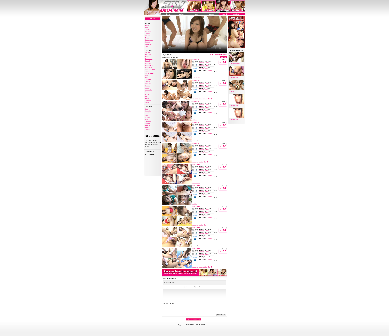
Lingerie (147, 113)
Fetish (146, 77)
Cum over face (149, 71)
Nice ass (147, 36)
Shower (147, 98)
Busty (146, 27)
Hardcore (211, 14)
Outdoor (147, 94)
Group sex (148, 84)
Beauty (147, 25)
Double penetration (150, 73)
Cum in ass (148, 63)
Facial (146, 75)
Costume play (148, 59)
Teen (146, 46)
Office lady (148, 121)
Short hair (147, 42)
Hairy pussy (148, 31)
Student (147, 127)
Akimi (232, 91)
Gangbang (148, 79)
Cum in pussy (148, 67)
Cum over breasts (150, 69)
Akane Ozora (234, 77)
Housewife (148, 111)
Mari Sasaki (214, 55)
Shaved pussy (149, 40)
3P (211, 99)
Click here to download (204, 62)
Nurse (146, 119)
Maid (146, 115)
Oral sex (147, 92)
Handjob (147, 86)
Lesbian (147, 88)
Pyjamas (147, 123)
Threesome (148, 100)
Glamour (147, 81)
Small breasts (148, 44)
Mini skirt (147, 117)
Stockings (147, 125)
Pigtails (147, 38)
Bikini (146, 109)
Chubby (147, 29)
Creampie (147, 61)
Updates (181, 14)
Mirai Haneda (222, 55)
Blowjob (147, 57)
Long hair (147, 34)
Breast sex (148, 55)
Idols (196, 14)
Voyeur (147, 102)
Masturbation (148, 90)
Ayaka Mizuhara (235, 63)
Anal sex (147, 52)
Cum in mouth (149, 65)
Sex (146, 96)
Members (236, 14)
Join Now (225, 14)
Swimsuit (147, 129)
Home (168, 14)
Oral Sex (205, 99)
